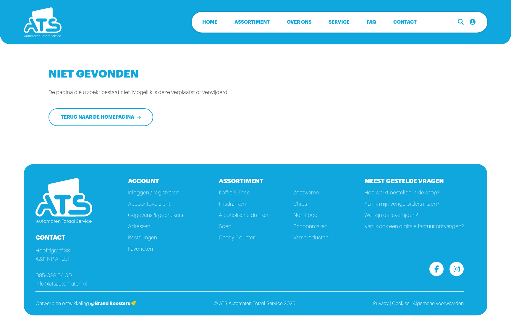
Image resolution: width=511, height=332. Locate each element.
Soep (225, 226)
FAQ (371, 22)
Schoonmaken (310, 226)
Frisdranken (232, 204)
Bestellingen (142, 237)
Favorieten (140, 249)
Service (339, 22)
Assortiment (252, 22)
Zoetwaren (306, 192)
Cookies (400, 303)
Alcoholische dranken (244, 215)
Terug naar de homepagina (97, 117)
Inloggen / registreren (153, 192)
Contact (405, 22)
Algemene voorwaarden (438, 303)
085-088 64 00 (53, 275)
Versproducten (311, 237)
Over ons (299, 22)
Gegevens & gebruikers (155, 215)
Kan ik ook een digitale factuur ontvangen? (414, 226)
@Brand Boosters (110, 303)
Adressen (139, 226)
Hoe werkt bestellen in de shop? (401, 192)
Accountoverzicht (149, 204)
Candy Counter (237, 237)
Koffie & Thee (234, 192)
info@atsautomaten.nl (61, 283)
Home (209, 22)
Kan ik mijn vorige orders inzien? (401, 204)
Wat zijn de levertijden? (391, 215)
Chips (300, 204)
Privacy (381, 303)
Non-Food (305, 215)
